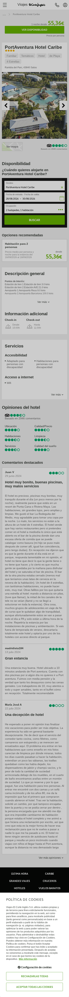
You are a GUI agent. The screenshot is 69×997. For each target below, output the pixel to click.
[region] (34, 498)
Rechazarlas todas (34, 976)
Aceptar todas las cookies (34, 986)
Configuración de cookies (36, 967)
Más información (28, 959)
